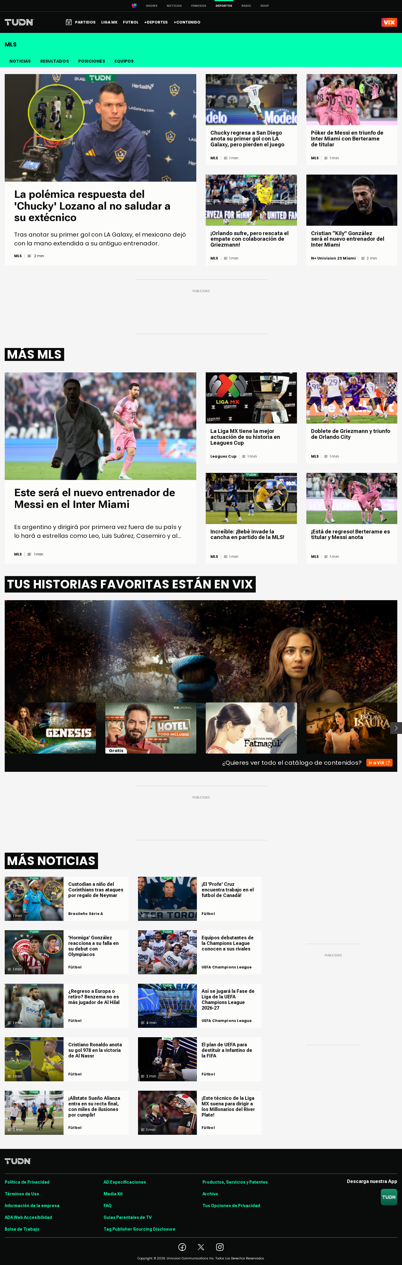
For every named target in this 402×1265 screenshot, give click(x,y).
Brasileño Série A (85, 913)
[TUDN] (19, 22)
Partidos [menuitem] (85, 22)
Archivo (210, 1194)
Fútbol (75, 967)
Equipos (124, 61)
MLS (18, 256)
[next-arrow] (396, 728)
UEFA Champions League (227, 967)
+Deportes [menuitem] (156, 22)
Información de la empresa (32, 1205)
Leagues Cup (223, 456)
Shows (151, 5)
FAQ (108, 1205)
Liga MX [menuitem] (109, 22)
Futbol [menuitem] (131, 22)
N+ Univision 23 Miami (333, 258)
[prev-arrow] (1, 728)
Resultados (54, 61)
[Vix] (389, 22)
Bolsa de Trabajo (22, 1229)
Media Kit (113, 1194)
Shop (264, 5)
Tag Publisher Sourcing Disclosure (139, 1229)
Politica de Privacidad (27, 1182)
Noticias (174, 5)
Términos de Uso (22, 1194)
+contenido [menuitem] (187, 22)
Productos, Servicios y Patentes (235, 1182)
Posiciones (91, 61)
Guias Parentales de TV (128, 1217)
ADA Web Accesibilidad (28, 1217)
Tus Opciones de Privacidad (231, 1205)
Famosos (198, 5)
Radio (246, 5)
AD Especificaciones (125, 1182)
